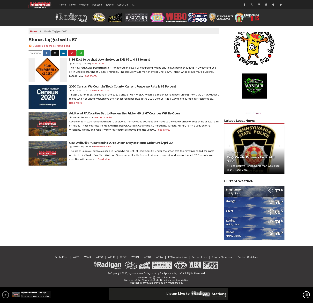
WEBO (99, 257)
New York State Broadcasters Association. (165, 280)
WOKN (135, 257)
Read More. (90, 75)
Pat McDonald (98, 63)
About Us (122, 4)
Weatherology (175, 282)
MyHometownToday (100, 90)
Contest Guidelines (248, 257)
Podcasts (97, 4)
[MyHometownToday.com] (43, 4)
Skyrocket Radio (165, 277)
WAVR (87, 257)
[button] (133, 4)
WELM (111, 257)
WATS (76, 257)
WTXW (159, 257)
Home (62, 4)
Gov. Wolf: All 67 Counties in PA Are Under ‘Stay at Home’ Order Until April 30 (120, 143)
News (72, 4)
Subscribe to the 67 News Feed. (51, 45)
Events (109, 4)
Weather (84, 4)
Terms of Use (199, 257)
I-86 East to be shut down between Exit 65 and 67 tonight (109, 59)
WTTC (147, 257)
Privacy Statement (222, 257)
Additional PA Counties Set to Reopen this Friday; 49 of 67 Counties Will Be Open (124, 113)
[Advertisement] (254, 38)
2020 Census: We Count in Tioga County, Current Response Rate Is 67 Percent (122, 86)
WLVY (123, 257)
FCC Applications (177, 257)
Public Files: (61, 257)
